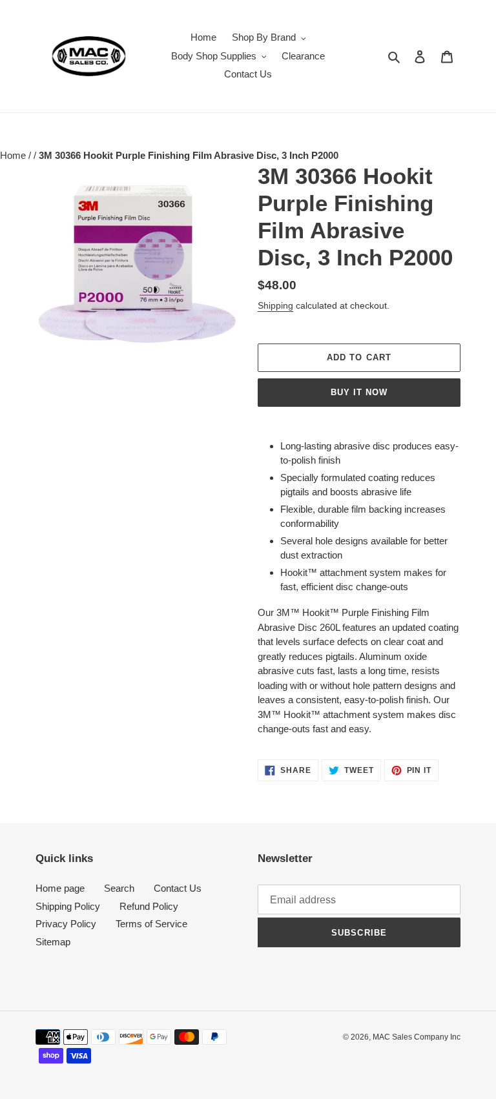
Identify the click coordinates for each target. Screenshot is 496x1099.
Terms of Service (151, 923)
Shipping (275, 305)
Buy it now (359, 392)
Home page (60, 888)
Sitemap (53, 941)
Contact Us (178, 888)
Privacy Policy (66, 923)
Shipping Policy (68, 906)
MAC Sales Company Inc (416, 1037)
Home (14, 155)
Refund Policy (148, 906)
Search (119, 888)
